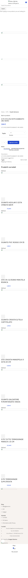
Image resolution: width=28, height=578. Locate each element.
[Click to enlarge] (3, 541)
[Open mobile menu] (1, 2)
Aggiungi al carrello (13, 142)
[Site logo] (14, 2)
